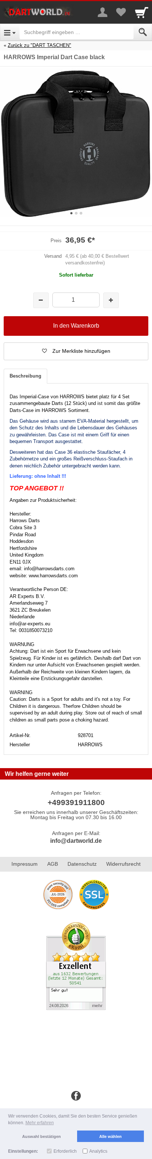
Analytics (98, 1151)
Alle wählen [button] (110, 1136)
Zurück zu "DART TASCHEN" (39, 45)
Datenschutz (82, 864)
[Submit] (142, 32)
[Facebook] (76, 1096)
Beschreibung (25, 376)
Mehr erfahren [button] (39, 1122)
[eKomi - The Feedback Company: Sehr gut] (76, 966)
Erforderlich (65, 1151)
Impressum (24, 864)
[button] (76, 351)
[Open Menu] (10, 32)
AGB (52, 864)
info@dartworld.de (76, 841)
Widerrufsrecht (123, 864)
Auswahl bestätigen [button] (41, 1136)
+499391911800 (76, 802)
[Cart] (141, 12)
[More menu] (102, 12)
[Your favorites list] (121, 12)
